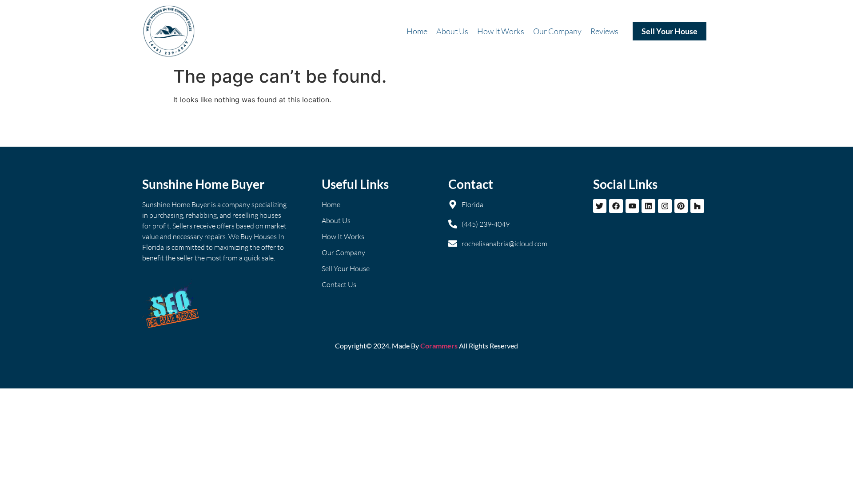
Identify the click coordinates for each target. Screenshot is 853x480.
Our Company (557, 31)
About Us (452, 31)
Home (417, 31)
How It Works (500, 31)
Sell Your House (670, 31)
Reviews (604, 31)
